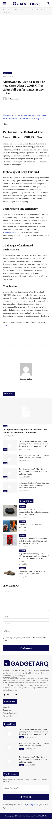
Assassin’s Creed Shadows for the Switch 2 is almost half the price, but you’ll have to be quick (34, 541)
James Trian (14, 99)
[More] (32, 105)
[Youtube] (16, 695)
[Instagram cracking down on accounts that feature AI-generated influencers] (26, 411)
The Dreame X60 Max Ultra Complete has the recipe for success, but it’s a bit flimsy (34, 511)
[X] (12, 695)
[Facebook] (4, 695)
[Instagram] (8, 695)
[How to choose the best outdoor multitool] (10, 526)
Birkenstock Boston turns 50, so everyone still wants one (32, 572)
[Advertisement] (26, 42)
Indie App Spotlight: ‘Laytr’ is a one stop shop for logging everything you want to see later (34, 485)
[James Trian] (5, 99)
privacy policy (33, 804)
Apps (5, 426)
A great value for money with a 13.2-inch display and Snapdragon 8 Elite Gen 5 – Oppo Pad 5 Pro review (34, 557)
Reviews (10, 10)
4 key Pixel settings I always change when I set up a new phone (34, 456)
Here (5, 325)
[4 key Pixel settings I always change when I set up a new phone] (10, 459)
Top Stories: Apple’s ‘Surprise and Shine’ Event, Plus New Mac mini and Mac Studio (33, 471)
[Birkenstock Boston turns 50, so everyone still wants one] (10, 572)
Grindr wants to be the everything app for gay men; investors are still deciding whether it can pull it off (33, 443)
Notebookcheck (9, 232)
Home (4, 10)
